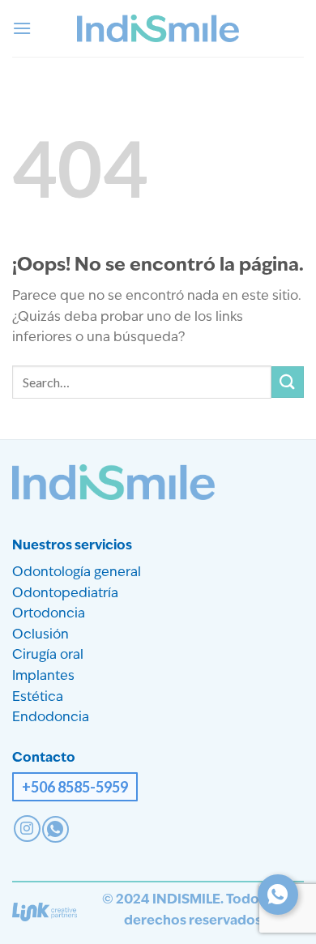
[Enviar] (287, 382)
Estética (37, 697)
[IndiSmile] (158, 29)
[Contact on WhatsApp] (55, 829)
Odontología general (76, 572)
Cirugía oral (47, 655)
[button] (22, 28)
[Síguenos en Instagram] (27, 828)
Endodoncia (50, 717)
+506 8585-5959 (75, 787)
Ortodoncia (48, 614)
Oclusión (40, 635)
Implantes (43, 676)
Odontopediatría (65, 593)
